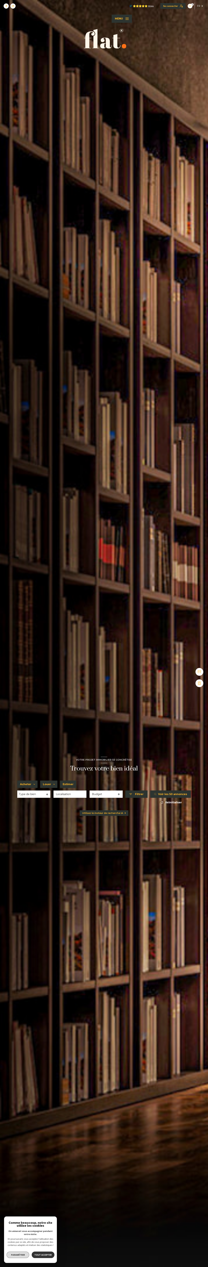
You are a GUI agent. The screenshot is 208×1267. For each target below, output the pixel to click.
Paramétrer (18, 1254)
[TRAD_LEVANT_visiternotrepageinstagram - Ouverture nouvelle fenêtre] (13, 6)
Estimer (68, 784)
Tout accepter (43, 1254)
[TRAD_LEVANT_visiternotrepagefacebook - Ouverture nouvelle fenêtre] (6, 6)
